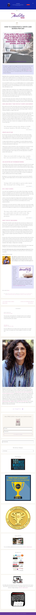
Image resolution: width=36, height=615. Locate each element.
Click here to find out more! (23, 587)
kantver (8, 290)
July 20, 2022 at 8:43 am (8, 313)
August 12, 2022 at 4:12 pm (8, 326)
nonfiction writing (11, 294)
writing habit (29, 294)
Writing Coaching (12, 293)
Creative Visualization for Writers (7, 393)
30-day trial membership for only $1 (19, 285)
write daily (22, 294)
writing (25, 294)
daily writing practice (29, 293)
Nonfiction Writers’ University (22, 401)
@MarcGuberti (29, 70)
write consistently (17, 294)
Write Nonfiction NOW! (18, 16)
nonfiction (7, 294)
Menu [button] (19, 10)
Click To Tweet (28, 129)
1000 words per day (22, 293)
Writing (9, 293)
